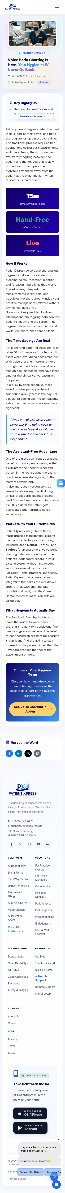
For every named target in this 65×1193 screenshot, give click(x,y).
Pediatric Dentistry (40, 894)
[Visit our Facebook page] (9, 753)
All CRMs (13, 970)
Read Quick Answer (31, 116)
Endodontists (43, 923)
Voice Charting (16, 909)
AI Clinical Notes (17, 903)
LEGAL (12, 1031)
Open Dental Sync (18, 963)
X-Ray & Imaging (18, 990)
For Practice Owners (42, 867)
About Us (13, 1016)
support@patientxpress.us (25, 825)
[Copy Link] (37, 753)
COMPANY (14, 1008)
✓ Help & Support (41, 978)
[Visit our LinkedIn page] (18, 753)
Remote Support (45, 987)
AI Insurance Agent (15, 918)
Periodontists (43, 903)
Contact (13, 1023)
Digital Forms (15, 872)
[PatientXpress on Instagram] (29, 844)
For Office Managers (41, 878)
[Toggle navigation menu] (56, 6)
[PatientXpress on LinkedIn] (47, 844)
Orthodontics (43, 886)
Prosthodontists (44, 916)
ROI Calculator (43, 970)
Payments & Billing (15, 894)
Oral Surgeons (43, 910)
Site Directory (43, 993)
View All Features (14, 929)
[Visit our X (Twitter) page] (28, 753)
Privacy (12, 1039)
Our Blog (40, 956)
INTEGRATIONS (18, 948)
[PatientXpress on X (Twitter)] (20, 844)
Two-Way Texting (18, 879)
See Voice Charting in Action (30, 709)
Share (45, 82)
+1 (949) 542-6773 (20, 821)
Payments (14, 983)
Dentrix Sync (15, 956)
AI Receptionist (17, 866)
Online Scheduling (18, 886)
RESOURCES (43, 948)
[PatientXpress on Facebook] (11, 844)
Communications (18, 976)
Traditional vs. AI (45, 963)
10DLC (12, 1052)
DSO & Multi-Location (43, 932)
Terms (12, 1046)
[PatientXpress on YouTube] (38, 844)
